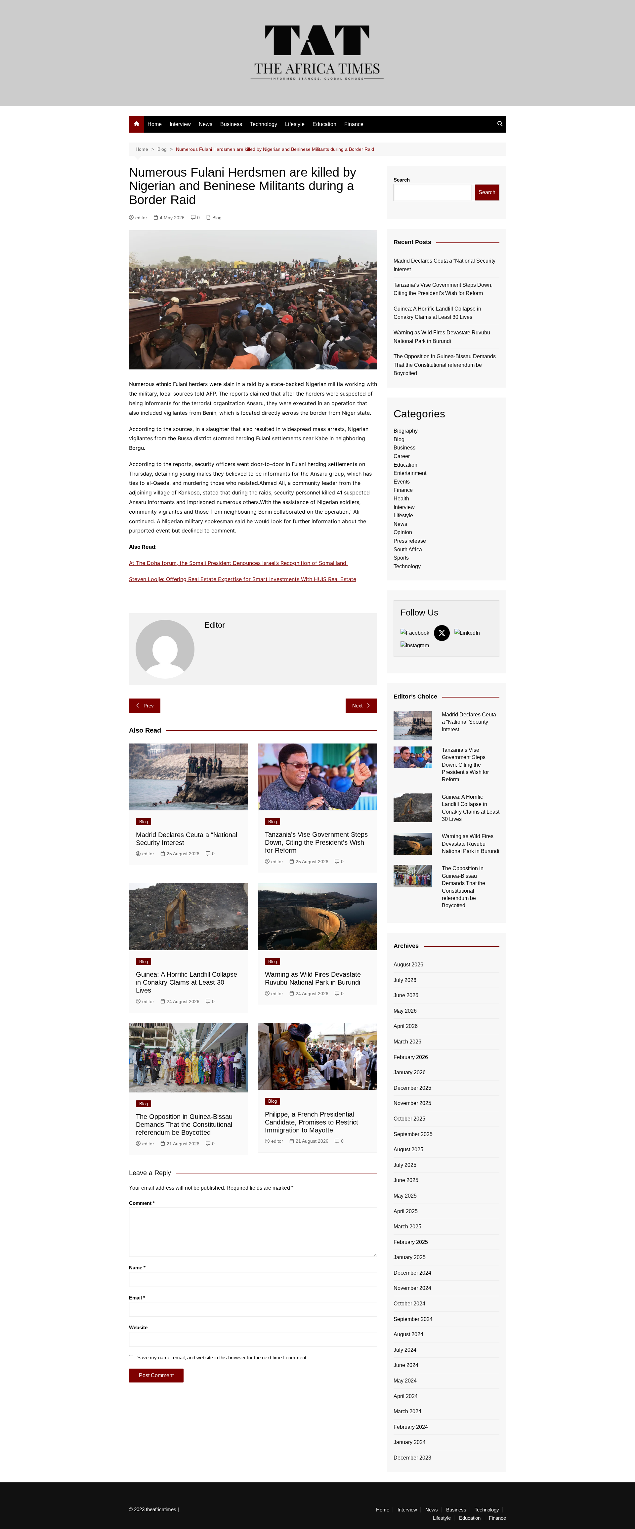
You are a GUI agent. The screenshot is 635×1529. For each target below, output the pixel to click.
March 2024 (407, 1411)
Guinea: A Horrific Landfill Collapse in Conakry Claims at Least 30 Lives (186, 982)
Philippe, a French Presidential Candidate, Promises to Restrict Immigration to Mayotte (311, 1122)
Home (155, 124)
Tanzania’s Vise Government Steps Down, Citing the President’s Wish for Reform (316, 842)
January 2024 (410, 1442)
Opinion (403, 532)
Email (137, 1297)
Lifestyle (295, 124)
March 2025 (407, 1226)
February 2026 (411, 1057)
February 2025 (411, 1242)
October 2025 (409, 1119)
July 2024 (405, 1350)
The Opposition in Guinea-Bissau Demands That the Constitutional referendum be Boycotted (184, 1124)
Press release (410, 541)
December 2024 (412, 1273)
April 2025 (406, 1211)
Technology (263, 124)
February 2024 (411, 1427)
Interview (180, 124)
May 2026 (405, 1011)
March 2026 (407, 1041)
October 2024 (409, 1303)
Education (324, 124)
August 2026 (408, 964)
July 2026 (405, 980)
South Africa (408, 549)
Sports (401, 558)
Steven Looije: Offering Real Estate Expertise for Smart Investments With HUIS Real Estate (242, 579)
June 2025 (406, 1180)
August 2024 (408, 1334)
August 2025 (408, 1149)
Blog (217, 217)
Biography (406, 431)
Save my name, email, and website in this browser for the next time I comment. (222, 1357)
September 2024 (413, 1319)
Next (357, 705)
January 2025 (410, 1257)
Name (137, 1267)
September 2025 (413, 1134)
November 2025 (412, 1103)
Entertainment (410, 473)
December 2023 (412, 1458)
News (205, 124)
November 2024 (412, 1288)
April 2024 (406, 1396)
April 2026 (406, 1026)
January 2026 (410, 1072)
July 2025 (405, 1165)
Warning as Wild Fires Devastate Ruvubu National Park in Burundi (442, 337)
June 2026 (406, 995)
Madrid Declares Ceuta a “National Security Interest (444, 265)
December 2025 (412, 1088)
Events (402, 482)
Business (231, 124)
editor (141, 217)
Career (402, 456)
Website (138, 1327)
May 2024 (405, 1380)
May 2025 (405, 1196)
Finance (353, 124)
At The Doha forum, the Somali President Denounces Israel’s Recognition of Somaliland (238, 563)
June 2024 (406, 1365)
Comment (142, 1203)
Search (402, 180)
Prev (149, 705)
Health (401, 498)
